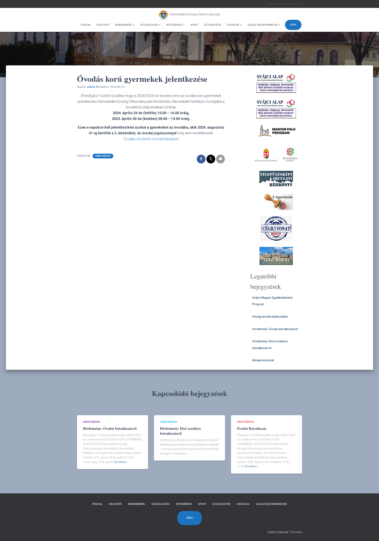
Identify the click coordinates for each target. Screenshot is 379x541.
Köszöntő (103, 25)
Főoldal (86, 25)
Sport (194, 25)
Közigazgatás (150, 25)
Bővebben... (121, 462)
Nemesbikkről (124, 25)
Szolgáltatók (212, 25)
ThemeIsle (295, 532)
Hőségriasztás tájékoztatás (270, 316)
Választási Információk (263, 25)
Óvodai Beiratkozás (251, 428)
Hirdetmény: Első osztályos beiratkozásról (180, 431)
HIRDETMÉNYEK (103, 156)
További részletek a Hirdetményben (150, 139)
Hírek (293, 24)
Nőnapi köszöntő (263, 360)
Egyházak (233, 25)
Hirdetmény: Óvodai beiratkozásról (275, 329)
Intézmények (174, 25)
